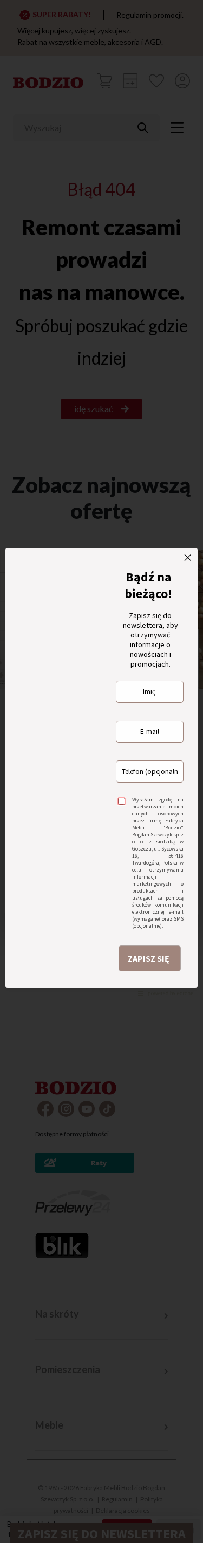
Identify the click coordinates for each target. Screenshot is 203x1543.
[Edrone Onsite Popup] (101, 771)
